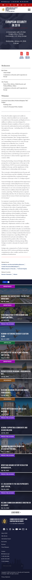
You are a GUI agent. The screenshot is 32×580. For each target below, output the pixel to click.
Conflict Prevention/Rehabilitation (10, 266)
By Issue (3, 544)
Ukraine (15, 274)
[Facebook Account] (3, 5)
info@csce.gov (6, 1)
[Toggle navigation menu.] (29, 10)
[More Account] (28, 5)
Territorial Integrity (22, 268)
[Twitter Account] (6, 5)
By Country (4, 541)
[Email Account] (25, 5)
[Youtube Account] (17, 5)
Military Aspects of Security (8, 268)
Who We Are (4, 536)
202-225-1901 (15, 1)
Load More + (16, 512)
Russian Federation (6, 274)
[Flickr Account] (21, 5)
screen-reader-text (16, 294)
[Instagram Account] (10, 5)
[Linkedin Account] (14, 5)
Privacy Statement (5, 577)
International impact (6, 538)
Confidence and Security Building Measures (12, 264)
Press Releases (5, 547)
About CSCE (4, 533)
